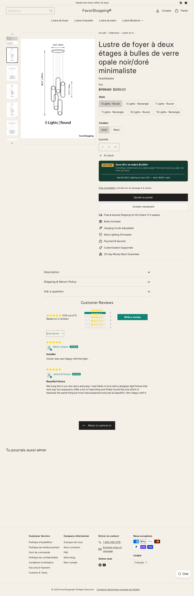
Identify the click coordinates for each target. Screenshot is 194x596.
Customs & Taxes (38, 572)
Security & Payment (39, 567)
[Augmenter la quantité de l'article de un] (115, 147)
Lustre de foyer (59, 20)
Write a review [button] (132, 317)
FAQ (66, 552)
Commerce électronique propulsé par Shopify (118, 589)
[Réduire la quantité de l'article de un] (103, 147)
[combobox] (30, 10)
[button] (97, 310)
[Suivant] (12, 142)
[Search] (51, 10)
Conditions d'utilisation (41, 562)
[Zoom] (58, 88)
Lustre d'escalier (83, 20)
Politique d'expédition (40, 542)
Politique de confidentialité (43, 557)
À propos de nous (73, 542)
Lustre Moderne (131, 20)
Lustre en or (128, 32)
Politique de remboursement (44, 547)
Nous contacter (72, 547)
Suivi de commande (39, 552)
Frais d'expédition (107, 188)
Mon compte (70, 562)
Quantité (103, 139)
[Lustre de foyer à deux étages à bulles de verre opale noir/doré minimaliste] (21, 488)
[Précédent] (12, 35)
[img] (53, 342)
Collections (114, 32)
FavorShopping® (97, 10)
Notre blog (69, 557)
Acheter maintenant (143, 206)
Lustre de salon (107, 20)
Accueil (102, 32)
